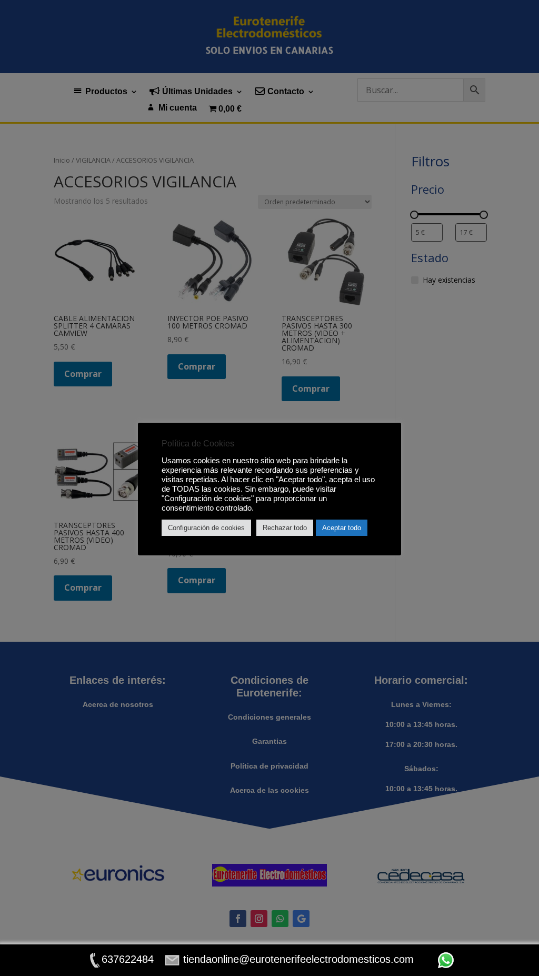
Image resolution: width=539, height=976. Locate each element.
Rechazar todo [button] (285, 528)
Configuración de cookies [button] (206, 528)
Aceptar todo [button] (341, 528)
